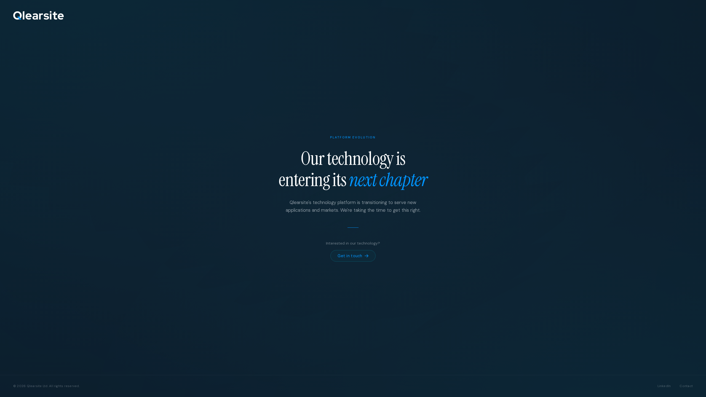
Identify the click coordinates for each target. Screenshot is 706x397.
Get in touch (350, 255)
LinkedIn (664, 386)
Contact (686, 386)
